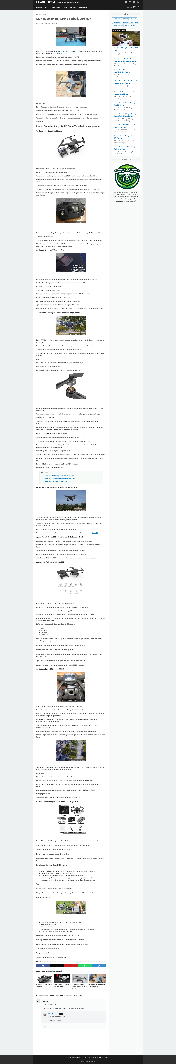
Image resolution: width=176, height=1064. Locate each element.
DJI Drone (125, 19)
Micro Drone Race (128, 22)
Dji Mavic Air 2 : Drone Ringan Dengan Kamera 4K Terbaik (59, 478)
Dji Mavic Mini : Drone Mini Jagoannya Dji (55, 481)
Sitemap (100, 1057)
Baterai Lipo (83, 7)
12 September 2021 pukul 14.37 (57, 1016)
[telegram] (99, 965)
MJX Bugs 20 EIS (67, 51)
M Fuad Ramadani (53, 1014)
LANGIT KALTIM (45, 2)
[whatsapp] (85, 965)
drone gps (45, 114)
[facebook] (126, 2)
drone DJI (95, 533)
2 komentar (54, 23)
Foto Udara (133, 19)
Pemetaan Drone (118, 25)
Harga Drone (55, 7)
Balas (44, 1026)
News (46, 7)
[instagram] (138, 2)
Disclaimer (87, 1057)
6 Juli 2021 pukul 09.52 (49, 1004)
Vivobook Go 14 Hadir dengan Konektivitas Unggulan (58, 476)
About (106, 1057)
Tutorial (73, 7)
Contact (94, 1057)
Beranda (39, 7)
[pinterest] (71, 965)
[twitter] (130, 2)
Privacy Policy (78, 1057)
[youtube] (134, 2)
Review (65, 7)
